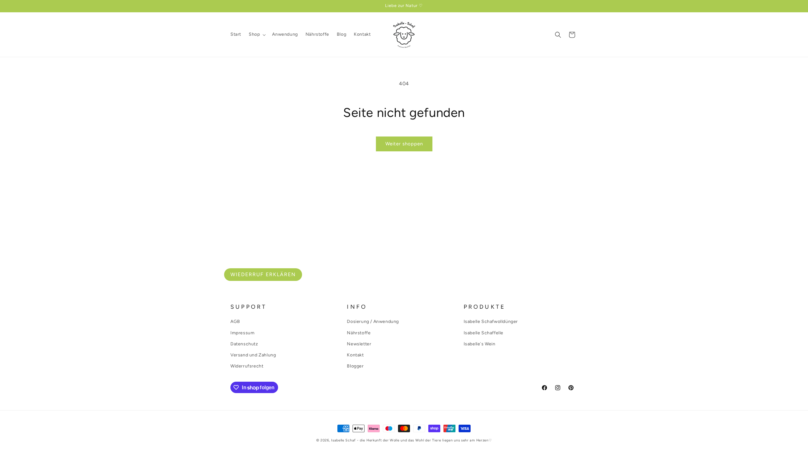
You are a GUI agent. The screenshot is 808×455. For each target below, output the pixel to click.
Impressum (242, 333)
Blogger (355, 366)
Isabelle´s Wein (480, 344)
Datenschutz (244, 344)
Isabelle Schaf (343, 440)
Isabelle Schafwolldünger (491, 321)
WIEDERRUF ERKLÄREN (263, 274)
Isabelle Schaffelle (483, 333)
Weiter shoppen (404, 144)
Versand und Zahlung (253, 355)
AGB (235, 321)
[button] (256, 34)
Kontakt (355, 355)
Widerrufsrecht (246, 366)
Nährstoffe (359, 333)
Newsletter (359, 344)
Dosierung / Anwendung (373, 321)
